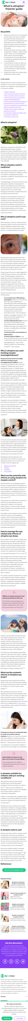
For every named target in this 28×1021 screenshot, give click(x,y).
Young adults (8, 471)
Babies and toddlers (10, 466)
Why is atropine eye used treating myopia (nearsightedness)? (14, 98)
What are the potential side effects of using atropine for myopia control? (15, 102)
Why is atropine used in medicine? (15, 94)
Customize (19, 1018)
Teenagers (7, 469)
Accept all (7, 1018)
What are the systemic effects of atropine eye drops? (14, 110)
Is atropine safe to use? (12, 117)
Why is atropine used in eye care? (15, 96)
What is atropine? (10, 92)
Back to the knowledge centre (14, 870)
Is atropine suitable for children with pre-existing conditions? (15, 114)
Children (6, 468)
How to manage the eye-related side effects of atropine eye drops (15, 106)
